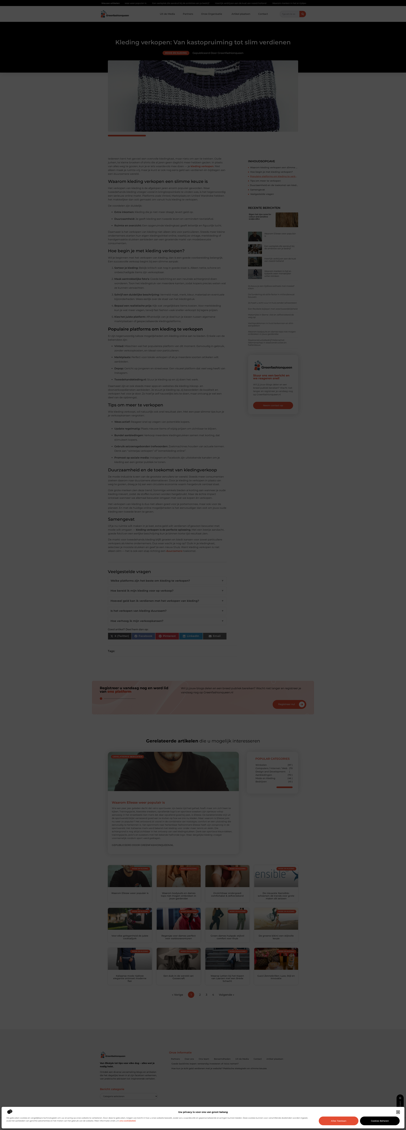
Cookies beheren (380, 1121)
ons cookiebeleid (127, 1121)
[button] (398, 1112)
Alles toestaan (338, 1121)
